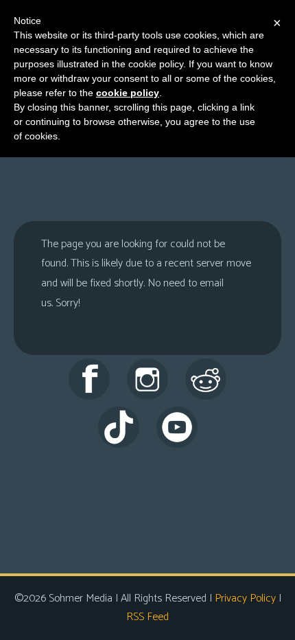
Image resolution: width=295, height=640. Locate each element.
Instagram (147, 379)
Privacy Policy (245, 598)
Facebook (89, 379)
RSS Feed (147, 617)
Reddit (205, 379)
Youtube (177, 427)
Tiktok (118, 427)
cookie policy (127, 92)
